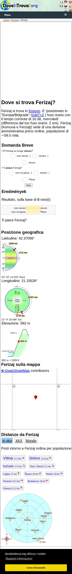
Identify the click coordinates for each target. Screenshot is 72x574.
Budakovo (37, 481)
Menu (7, 15)
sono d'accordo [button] (36, 567)
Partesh (11, 481)
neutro (42, 155)
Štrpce (32, 473)
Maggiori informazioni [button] (19, 558)
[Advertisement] (36, 60)
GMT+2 (38, 115)
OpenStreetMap (17, 371)
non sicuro (22, 155)
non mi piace (22, 172)
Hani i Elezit (41, 466)
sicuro (32, 162)
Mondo (31, 441)
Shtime (39, 458)
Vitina (12, 458)
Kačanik (13, 466)
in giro (7, 441)
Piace (32, 179)
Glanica (11, 488)
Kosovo (15, 20)
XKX (18, 441)
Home (6, 20)
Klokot (53, 473)
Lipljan (10, 473)
